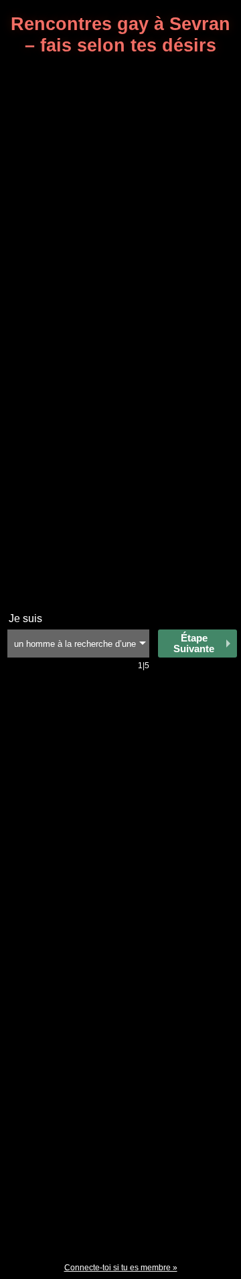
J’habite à (32, 618)
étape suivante (193, 643)
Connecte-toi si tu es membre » (120, 1268)
